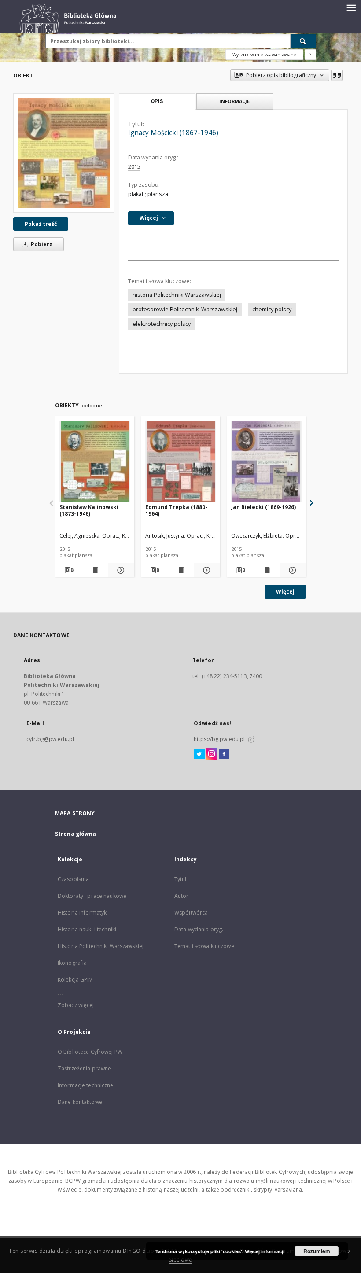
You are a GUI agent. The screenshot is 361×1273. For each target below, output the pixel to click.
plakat (136, 194)
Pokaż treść (41, 224)
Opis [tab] (157, 101)
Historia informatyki (83, 912)
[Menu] (351, 7)
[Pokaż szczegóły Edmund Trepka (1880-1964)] (206, 570)
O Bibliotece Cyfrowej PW (90, 1051)
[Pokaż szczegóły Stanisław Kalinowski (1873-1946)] (120, 570)
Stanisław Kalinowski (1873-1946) (88, 510)
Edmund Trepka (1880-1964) (176, 510)
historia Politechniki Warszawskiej (177, 295)
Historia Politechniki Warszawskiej (101, 946)
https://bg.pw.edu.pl (219, 739)
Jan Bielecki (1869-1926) (263, 507)
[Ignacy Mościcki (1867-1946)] (64, 153)
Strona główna (75, 834)
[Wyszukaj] (303, 41)
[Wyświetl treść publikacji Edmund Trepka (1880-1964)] (180, 570)
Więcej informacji (264, 1251)
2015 (134, 166)
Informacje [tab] (234, 101)
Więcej (285, 591)
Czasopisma (73, 879)
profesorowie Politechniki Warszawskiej (185, 309)
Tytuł (180, 879)
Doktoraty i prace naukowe (92, 896)
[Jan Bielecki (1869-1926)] (266, 461)
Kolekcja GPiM (75, 979)
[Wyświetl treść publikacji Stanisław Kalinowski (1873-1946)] (94, 570)
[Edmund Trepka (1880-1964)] (180, 461)
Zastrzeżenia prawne (84, 1068)
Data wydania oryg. (198, 929)
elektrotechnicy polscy (162, 324)
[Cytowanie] (337, 75)
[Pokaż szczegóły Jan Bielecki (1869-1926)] (292, 570)
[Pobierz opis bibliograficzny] (68, 570)
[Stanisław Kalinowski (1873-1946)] (94, 461)
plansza (157, 194)
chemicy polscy (271, 309)
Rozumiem (316, 1251)
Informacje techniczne (86, 1085)
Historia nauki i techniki (87, 929)
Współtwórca (191, 912)
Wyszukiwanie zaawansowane (264, 55)
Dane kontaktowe (80, 1102)
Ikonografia (72, 963)
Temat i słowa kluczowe (204, 946)
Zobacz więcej (76, 1005)
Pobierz (40, 244)
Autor (181, 896)
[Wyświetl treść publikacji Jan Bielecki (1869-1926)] (266, 570)
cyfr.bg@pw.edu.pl (50, 739)
